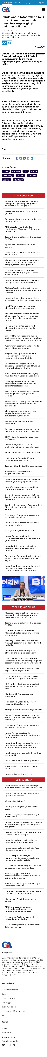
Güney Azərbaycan (10, 990)
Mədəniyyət (7, 1003)
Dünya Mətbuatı (9, 998)
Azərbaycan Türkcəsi (11, 3)
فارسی (28, 3)
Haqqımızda (7, 1033)
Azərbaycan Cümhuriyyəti (13, 1011)
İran (3, 1015)
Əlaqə (4, 1028)
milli (25, 171)
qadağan (32, 176)
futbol (34, 171)
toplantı (20, 176)
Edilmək (6, 180)
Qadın (5, 171)
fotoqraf (16, 171)
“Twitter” (18, 180)
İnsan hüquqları (9, 1007)
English (41, 3)
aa (9, 42)
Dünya (5, 994)
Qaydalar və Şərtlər (10, 1041)
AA (4, 42)
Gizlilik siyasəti (8, 1037)
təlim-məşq (8, 176)
